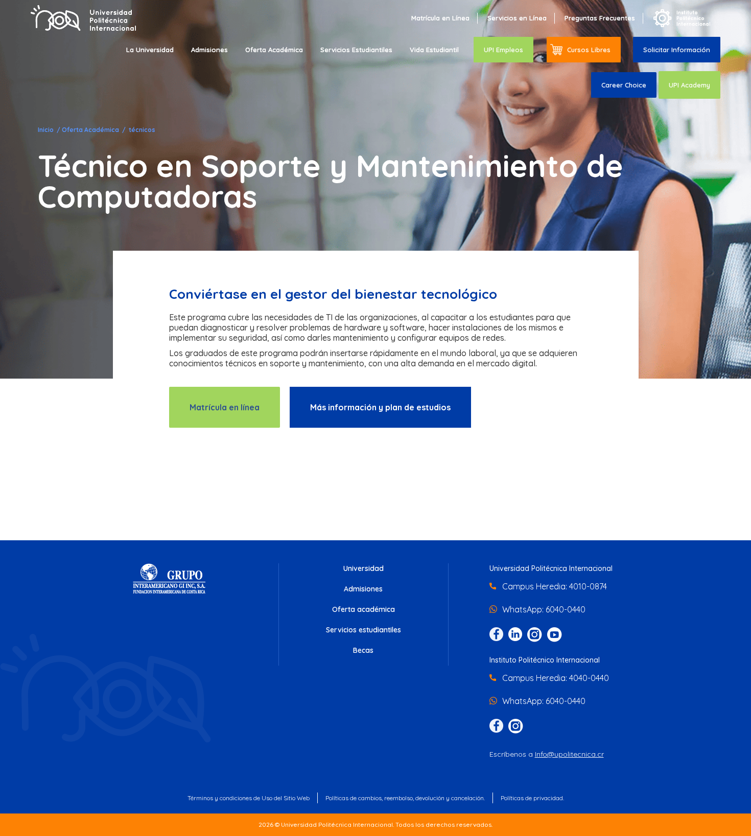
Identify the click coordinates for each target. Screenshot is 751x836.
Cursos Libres (589, 50)
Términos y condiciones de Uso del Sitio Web (248, 798)
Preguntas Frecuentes (600, 18)
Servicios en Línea (517, 18)
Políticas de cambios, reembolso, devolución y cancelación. (405, 798)
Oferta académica (363, 609)
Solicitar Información (676, 50)
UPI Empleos (503, 50)
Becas (363, 650)
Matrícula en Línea (440, 18)
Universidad (363, 568)
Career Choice (623, 85)
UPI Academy (689, 85)
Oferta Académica (274, 50)
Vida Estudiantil (434, 50)
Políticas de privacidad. (532, 798)
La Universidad (150, 50)
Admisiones (209, 50)
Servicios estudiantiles (363, 629)
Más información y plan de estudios (380, 407)
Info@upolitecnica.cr (569, 754)
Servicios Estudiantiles (356, 50)
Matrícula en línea (225, 407)
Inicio (46, 130)
